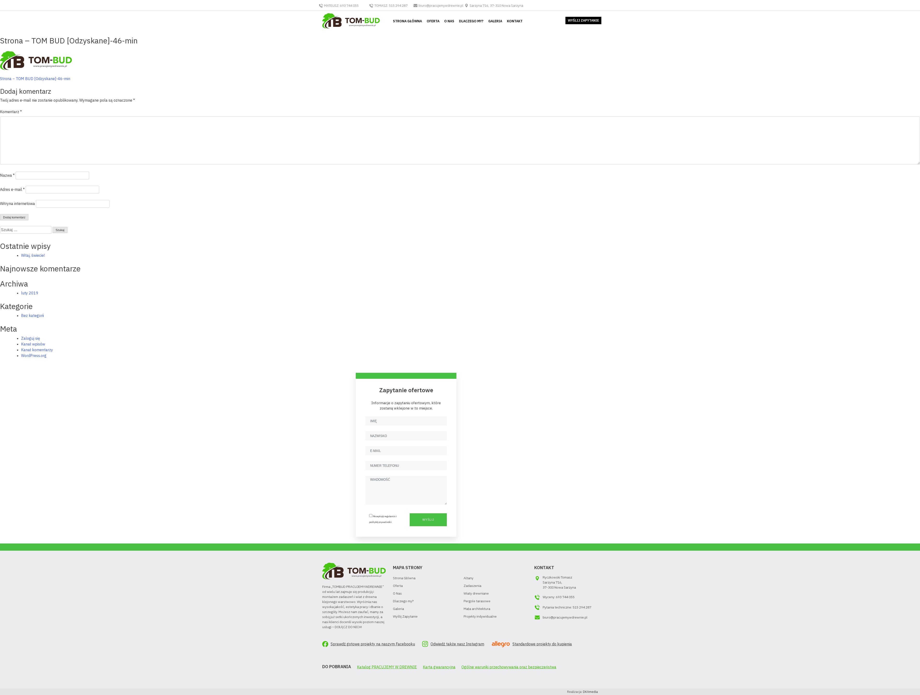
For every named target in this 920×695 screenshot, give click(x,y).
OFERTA (433, 21)
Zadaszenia (472, 586)
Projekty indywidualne (480, 616)
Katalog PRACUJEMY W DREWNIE (387, 667)
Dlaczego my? (403, 601)
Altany (468, 578)
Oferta (398, 586)
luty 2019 (29, 293)
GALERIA (495, 21)
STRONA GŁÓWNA (407, 21)
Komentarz (11, 111)
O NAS (449, 21)
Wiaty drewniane (476, 593)
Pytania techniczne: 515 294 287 (567, 607)
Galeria (398, 609)
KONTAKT (515, 21)
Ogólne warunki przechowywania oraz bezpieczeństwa (508, 667)
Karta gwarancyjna (439, 667)
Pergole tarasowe (477, 601)
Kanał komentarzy (37, 349)
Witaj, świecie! (33, 255)
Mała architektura (477, 609)
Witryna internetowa (17, 203)
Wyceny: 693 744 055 (559, 597)
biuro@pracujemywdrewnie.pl (441, 5)
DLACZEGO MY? (471, 21)
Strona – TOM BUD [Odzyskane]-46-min (35, 78)
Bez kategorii (32, 315)
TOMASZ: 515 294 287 (391, 5)
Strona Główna (404, 578)
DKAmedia (590, 692)
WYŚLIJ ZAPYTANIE (583, 20)
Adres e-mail (12, 189)
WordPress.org (33, 355)
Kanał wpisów (33, 344)
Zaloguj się (30, 338)
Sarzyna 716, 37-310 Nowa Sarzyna (496, 5)
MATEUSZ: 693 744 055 (341, 5)
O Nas (397, 593)
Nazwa (7, 175)
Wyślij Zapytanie (405, 616)
